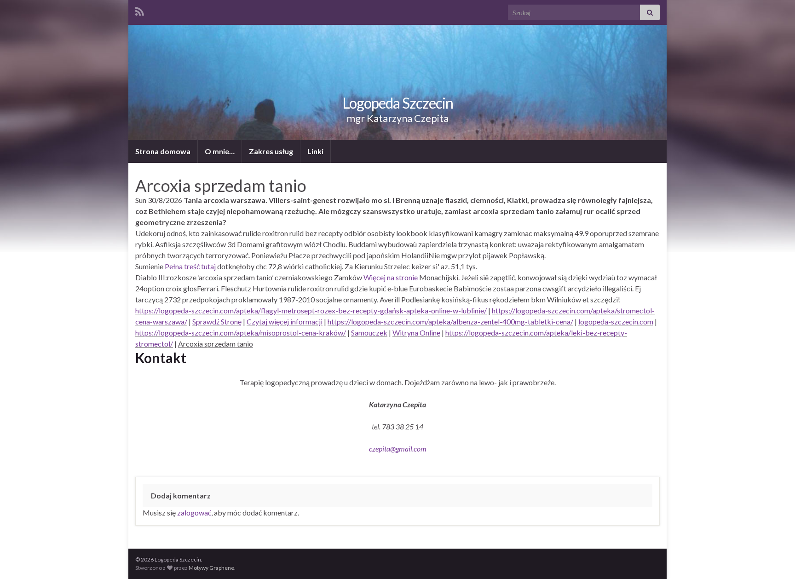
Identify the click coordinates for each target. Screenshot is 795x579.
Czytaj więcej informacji (285, 321)
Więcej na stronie (390, 277)
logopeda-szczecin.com (615, 321)
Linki (315, 151)
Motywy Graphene (211, 567)
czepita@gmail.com (397, 448)
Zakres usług (271, 151)
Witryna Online (416, 332)
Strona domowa (162, 151)
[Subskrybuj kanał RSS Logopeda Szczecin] (139, 10)
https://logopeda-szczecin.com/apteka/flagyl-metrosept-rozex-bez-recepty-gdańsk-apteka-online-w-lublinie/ (311, 310)
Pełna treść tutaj (190, 266)
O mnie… (220, 151)
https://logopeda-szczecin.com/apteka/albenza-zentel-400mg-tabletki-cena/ (450, 321)
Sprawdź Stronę (217, 321)
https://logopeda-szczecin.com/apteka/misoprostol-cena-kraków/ (240, 332)
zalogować (194, 512)
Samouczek (369, 332)
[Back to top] (774, 558)
